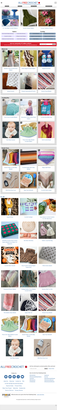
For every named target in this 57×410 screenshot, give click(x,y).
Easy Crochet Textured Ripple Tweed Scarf (28, 266)
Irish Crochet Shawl (46, 140)
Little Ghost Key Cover (11, 190)
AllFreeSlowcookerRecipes (49, 378)
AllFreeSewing (32, 380)
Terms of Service (9, 390)
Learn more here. (40, 394)
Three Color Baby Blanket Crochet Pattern (28, 140)
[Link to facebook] (6, 376)
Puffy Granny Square (47, 265)
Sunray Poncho (10, 91)
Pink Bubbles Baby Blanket (10, 312)
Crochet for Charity (7, 36)
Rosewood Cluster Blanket (10, 289)
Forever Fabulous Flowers (47, 28)
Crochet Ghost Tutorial (10, 265)
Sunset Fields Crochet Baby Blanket (10, 168)
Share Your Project (7, 388)
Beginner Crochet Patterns (36, 36)
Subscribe (15, 388)
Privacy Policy (28, 44)
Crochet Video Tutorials (21, 38)
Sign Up (53, 44)
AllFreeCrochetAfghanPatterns (35, 376)
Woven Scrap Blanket (46, 91)
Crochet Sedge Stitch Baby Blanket (28, 168)
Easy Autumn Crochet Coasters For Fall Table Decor (47, 217)
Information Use (34, 44)
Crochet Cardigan (28, 217)
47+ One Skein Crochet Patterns (10, 28)
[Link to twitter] (10, 376)
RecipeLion (46, 375)
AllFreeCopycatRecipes (49, 380)
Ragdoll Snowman (46, 68)
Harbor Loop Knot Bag (47, 240)
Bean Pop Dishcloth (28, 190)
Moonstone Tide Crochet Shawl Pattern (28, 118)
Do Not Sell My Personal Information (14, 383)
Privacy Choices (19, 390)
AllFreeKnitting (32, 375)
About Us (6, 381)
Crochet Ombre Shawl (46, 190)
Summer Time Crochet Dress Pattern (10, 69)
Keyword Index (9, 385)
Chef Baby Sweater (10, 140)
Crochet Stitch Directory (21, 33)
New (1, 196)
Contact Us (18, 381)
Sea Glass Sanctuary (28, 240)
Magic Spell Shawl (46, 167)
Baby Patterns (35, 38)
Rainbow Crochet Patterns (49, 36)
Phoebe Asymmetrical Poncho (28, 91)
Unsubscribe (22, 388)
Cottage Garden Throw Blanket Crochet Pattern (28, 290)
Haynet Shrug (10, 217)
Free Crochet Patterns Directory (8, 33)
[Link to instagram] (18, 376)
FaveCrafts (32, 378)
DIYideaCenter (32, 381)
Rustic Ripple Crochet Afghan (28, 68)
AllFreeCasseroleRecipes (49, 381)
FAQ (23, 381)
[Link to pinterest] (14, 376)
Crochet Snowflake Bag (46, 117)
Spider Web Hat (28, 312)
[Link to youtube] (22, 376)
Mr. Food (46, 376)
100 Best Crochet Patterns (21, 36)
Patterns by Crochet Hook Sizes (8, 38)
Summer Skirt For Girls (47, 289)
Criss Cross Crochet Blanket (10, 117)
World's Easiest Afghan (28, 28)
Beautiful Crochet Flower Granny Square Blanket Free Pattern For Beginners (9, 242)
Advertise (11, 381)
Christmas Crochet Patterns (49, 33)
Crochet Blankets (36, 33)
